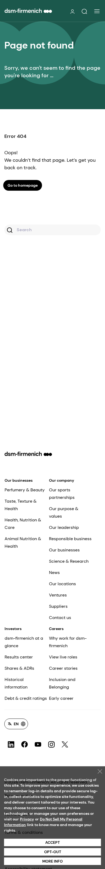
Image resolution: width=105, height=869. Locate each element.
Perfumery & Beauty (25, 490)
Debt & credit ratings (26, 698)
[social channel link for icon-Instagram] (51, 744)
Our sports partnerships (62, 493)
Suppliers (58, 606)
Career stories (63, 668)
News (54, 572)
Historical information (16, 683)
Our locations (62, 584)
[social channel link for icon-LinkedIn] (11, 744)
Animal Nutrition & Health (23, 542)
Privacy (27, 819)
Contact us (60, 617)
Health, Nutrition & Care (23, 523)
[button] (84, 11)
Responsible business (70, 539)
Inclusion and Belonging (62, 683)
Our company (61, 480)
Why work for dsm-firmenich (68, 642)
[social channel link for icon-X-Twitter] (65, 744)
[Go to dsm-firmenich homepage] (28, 10)
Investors (13, 628)
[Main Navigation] (97, 11)
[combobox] (52, 229)
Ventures (58, 595)
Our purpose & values (63, 512)
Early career (61, 698)
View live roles (63, 657)
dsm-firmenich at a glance (24, 642)
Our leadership (64, 527)
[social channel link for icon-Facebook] (24, 744)
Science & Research (69, 561)
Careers (56, 628)
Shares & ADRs (19, 668)
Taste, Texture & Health (21, 504)
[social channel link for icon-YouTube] (38, 744)
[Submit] (10, 230)
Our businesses (19, 480)
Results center (19, 657)
